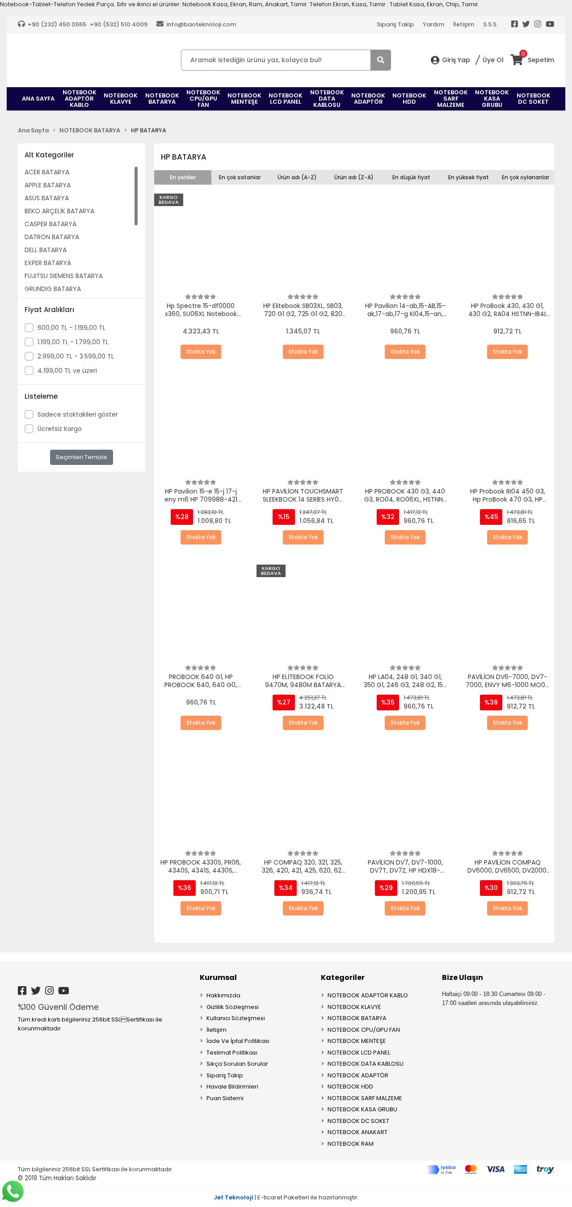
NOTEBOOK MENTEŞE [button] (244, 98)
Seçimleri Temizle (81, 457)
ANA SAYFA (38, 98)
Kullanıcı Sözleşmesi (235, 1018)
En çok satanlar (240, 177)
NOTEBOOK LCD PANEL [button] (286, 98)
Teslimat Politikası (231, 1052)
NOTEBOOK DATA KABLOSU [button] (327, 98)
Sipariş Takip (395, 24)
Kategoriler (343, 977)
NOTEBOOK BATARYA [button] (162, 98)
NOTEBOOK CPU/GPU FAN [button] (203, 98)
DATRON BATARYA (52, 236)
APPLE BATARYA (48, 185)
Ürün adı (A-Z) (297, 177)
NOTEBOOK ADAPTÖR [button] (368, 98)
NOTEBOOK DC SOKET (358, 1121)
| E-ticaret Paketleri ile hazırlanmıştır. (286, 1197)
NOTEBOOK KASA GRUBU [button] (492, 98)
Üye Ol (493, 59)
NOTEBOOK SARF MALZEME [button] (451, 98)
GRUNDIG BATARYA (53, 288)
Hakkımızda (223, 995)
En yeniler (183, 177)
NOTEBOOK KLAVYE (354, 1007)
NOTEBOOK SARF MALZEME (365, 1098)
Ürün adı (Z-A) (354, 177)
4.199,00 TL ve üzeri (67, 370)
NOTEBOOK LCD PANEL (359, 1052)
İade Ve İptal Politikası (237, 1041)
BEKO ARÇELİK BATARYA (59, 211)
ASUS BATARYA (47, 198)
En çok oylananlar (525, 177)
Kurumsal (218, 977)
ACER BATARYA (47, 172)
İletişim (463, 24)
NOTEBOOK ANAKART (357, 1132)
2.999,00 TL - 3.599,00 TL (76, 356)
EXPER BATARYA (48, 262)
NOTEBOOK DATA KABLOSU (366, 1063)
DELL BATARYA (46, 249)
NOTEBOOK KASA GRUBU (362, 1109)
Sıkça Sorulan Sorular (237, 1063)
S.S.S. (490, 24)
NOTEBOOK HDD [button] (409, 98)
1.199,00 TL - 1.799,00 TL (73, 342)
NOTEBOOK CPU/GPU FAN (364, 1030)
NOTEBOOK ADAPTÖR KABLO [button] (80, 98)
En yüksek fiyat (468, 177)
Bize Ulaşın (462, 977)
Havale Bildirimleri (232, 1086)
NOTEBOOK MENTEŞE (357, 1041)
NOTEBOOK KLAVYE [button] (121, 98)
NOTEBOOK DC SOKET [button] (534, 98)
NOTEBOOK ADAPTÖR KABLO (368, 995)
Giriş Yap (456, 59)
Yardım (433, 24)
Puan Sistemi (225, 1098)
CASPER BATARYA (50, 223)
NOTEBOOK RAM (351, 1143)
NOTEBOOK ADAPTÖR (358, 1075)
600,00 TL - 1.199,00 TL (71, 327)
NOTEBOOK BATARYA (357, 1018)
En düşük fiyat (411, 177)
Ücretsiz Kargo (60, 428)
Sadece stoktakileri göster (78, 414)
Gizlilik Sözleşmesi (232, 1007)
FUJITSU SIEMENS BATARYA (64, 275)
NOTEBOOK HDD (350, 1086)
